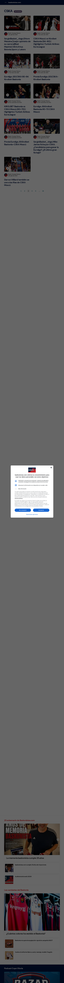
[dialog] (32, 491)
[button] (32, 489)
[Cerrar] (51, 467)
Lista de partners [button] (19, 498)
